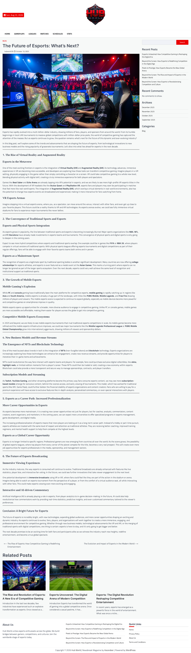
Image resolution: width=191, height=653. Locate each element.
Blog (5, 41)
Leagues (32, 33)
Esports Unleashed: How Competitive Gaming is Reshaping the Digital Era (94, 624)
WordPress (130, 650)
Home (7, 33)
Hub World (76, 650)
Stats (69, 33)
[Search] (186, 34)
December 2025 (148, 107)
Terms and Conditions (137, 642)
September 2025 (148, 119)
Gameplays (19, 33)
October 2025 (147, 115)
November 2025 (148, 111)
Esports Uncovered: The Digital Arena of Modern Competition (68, 596)
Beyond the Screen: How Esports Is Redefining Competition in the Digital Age (95, 628)
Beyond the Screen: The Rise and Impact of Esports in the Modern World (93, 638)
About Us (132, 638)
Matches (44, 33)
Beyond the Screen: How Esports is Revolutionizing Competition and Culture (95, 642)
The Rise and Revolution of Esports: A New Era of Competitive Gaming (24, 596)
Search (182, 42)
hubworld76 (9, 51)
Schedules (58, 33)
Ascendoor (109, 650)
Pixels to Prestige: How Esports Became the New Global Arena (89, 633)
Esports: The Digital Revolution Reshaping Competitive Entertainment (115, 598)
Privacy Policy (134, 633)
